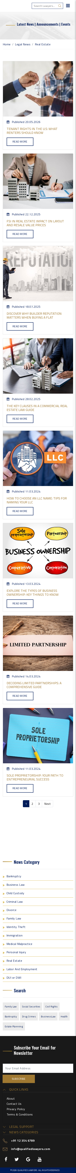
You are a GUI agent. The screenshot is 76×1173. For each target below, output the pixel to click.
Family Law (13, 918)
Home (7, 44)
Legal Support (21, 1126)
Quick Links (18, 1089)
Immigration (14, 935)
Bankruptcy (13, 876)
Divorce (11, 910)
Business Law (15, 884)
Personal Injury (16, 952)
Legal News (22, 44)
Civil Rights (51, 1006)
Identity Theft (16, 927)
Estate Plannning (14, 1026)
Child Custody (15, 893)
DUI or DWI (13, 977)
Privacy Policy (16, 1109)
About (11, 1098)
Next (47, 803)
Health (64, 1016)
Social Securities (31, 1006)
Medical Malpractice (19, 944)
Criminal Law (14, 901)
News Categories (23, 1132)
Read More (20, 142)
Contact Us (14, 1103)
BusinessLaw (48, 1016)
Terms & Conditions (20, 1114)
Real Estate (14, 960)
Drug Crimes (29, 1016)
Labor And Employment (21, 969)
